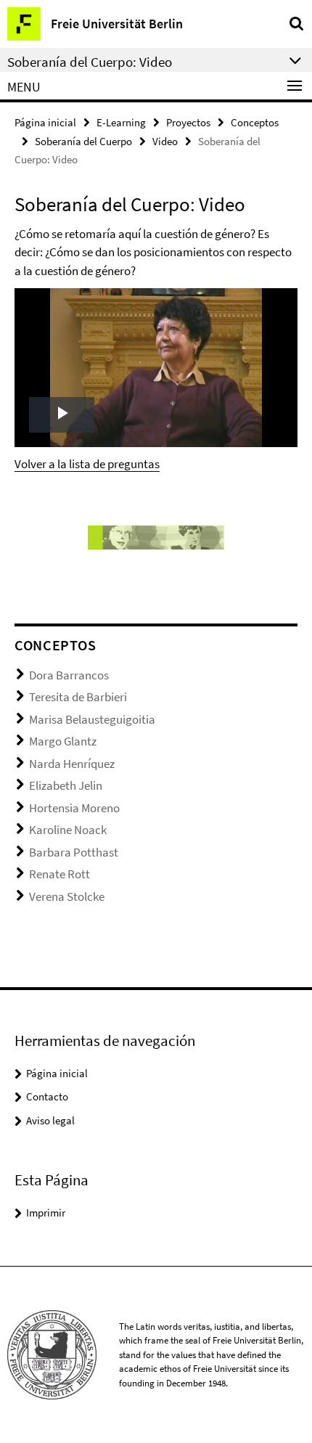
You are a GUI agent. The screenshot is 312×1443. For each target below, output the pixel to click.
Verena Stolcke (66, 896)
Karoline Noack (68, 830)
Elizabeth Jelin (65, 785)
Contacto (47, 1096)
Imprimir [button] (45, 1212)
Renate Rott (59, 874)
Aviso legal (50, 1120)
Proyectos (188, 122)
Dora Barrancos (69, 675)
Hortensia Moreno (74, 808)
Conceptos (255, 122)
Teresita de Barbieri (78, 697)
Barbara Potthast (73, 852)
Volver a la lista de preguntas (87, 464)
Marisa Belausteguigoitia (92, 719)
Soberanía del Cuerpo (83, 141)
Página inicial (45, 122)
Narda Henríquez (72, 764)
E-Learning (121, 122)
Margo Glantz (63, 741)
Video (165, 141)
